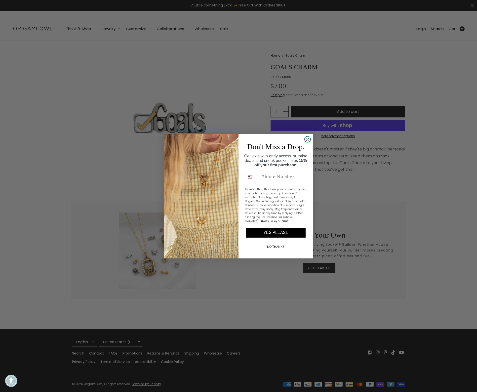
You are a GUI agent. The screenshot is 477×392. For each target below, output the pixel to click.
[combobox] (252, 177)
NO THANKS (275, 247)
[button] (11, 381)
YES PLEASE (275, 232)
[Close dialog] (308, 139)
